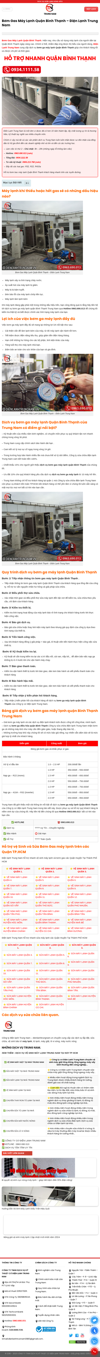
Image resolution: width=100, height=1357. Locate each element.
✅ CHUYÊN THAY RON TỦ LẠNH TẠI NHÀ (21, 1101)
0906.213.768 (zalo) (31, 162)
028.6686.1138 (16, 1330)
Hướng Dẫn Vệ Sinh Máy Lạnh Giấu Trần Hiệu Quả (25, 1209)
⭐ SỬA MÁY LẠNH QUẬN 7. (17, 963)
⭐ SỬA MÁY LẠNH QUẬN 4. (17, 955)
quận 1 (49, 480)
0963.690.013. (19, 1321)
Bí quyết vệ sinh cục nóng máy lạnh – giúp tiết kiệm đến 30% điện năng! (37, 1180)
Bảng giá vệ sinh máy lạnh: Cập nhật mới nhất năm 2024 (32, 1237)
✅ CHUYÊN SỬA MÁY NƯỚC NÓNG (19, 1121)
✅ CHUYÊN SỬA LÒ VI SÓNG (16, 1131)
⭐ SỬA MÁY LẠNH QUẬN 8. (50, 963)
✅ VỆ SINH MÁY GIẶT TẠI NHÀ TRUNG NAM (24, 1062)
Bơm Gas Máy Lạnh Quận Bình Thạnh (21, 40)
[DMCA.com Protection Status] (78, 1342)
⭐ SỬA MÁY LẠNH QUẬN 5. (50, 955)
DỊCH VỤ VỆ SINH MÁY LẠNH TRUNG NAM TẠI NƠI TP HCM (46, 1053)
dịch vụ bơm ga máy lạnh (65, 474)
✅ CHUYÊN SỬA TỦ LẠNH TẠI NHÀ (18, 1111)
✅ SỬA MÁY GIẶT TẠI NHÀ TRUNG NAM (21, 1071)
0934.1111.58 (22, 158)
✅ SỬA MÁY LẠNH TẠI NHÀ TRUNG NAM (21, 1080)
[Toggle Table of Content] (25, 183)
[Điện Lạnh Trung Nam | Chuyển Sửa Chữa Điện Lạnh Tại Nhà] (50, 9)
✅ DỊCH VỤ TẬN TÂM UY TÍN (17, 1147)
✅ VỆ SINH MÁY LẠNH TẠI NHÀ (17, 1090)
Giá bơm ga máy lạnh (14, 722)
